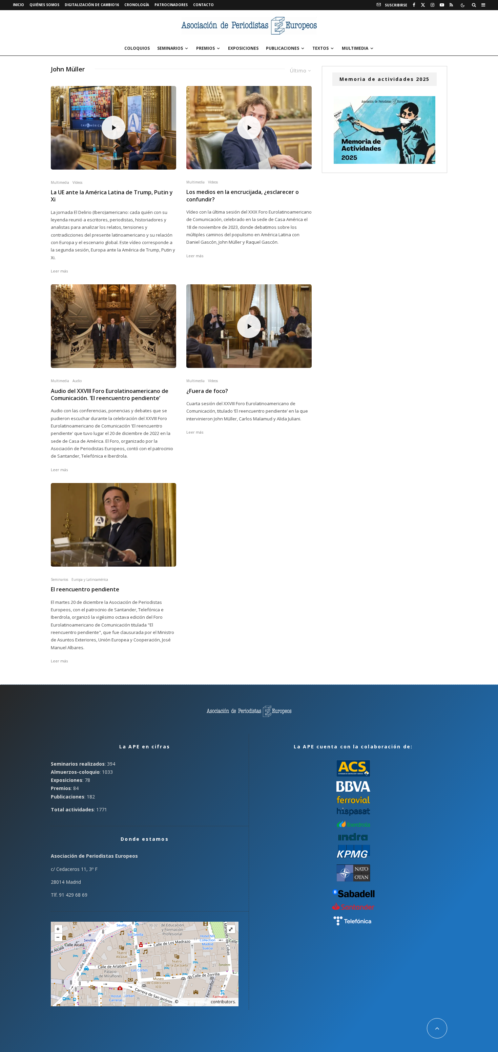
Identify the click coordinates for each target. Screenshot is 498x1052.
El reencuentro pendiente (85, 589)
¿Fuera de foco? (207, 391)
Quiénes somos (44, 4)
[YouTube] (442, 5)
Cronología (136, 4)
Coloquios (137, 48)
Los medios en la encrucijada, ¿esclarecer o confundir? (242, 196)
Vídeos (77, 182)
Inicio (18, 4)
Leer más (59, 270)
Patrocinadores (171, 4)
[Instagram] (432, 5)
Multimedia (355, 48)
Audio (77, 380)
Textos (320, 48)
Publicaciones (282, 48)
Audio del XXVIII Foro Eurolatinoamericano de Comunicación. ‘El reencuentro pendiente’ (109, 395)
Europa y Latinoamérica (89, 579)
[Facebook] (414, 5)
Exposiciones (243, 48)
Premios (205, 48)
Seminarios (170, 48)
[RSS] (451, 5)
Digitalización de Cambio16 (92, 4)
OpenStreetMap (194, 1002)
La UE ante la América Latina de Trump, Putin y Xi (112, 196)
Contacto (203, 4)
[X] (423, 5)
